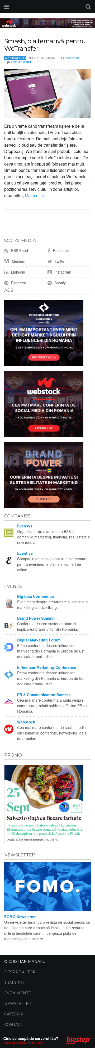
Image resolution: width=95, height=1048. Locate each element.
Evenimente (17, 993)
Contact (13, 1024)
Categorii (15, 1014)
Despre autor (20, 972)
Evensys (24, 525)
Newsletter (17, 1003)
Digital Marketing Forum (38, 640)
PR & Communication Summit (43, 694)
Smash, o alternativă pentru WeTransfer (45, 44)
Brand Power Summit (36, 618)
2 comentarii (21, 62)
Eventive (25, 553)
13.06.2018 (71, 58)
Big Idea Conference (35, 596)
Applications (15, 58)
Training (14, 982)
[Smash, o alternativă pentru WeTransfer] (47, 93)
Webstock (26, 722)
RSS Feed (19, 250)
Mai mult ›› (34, 195)
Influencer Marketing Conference (46, 667)
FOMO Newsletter (20, 916)
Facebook (61, 250)
